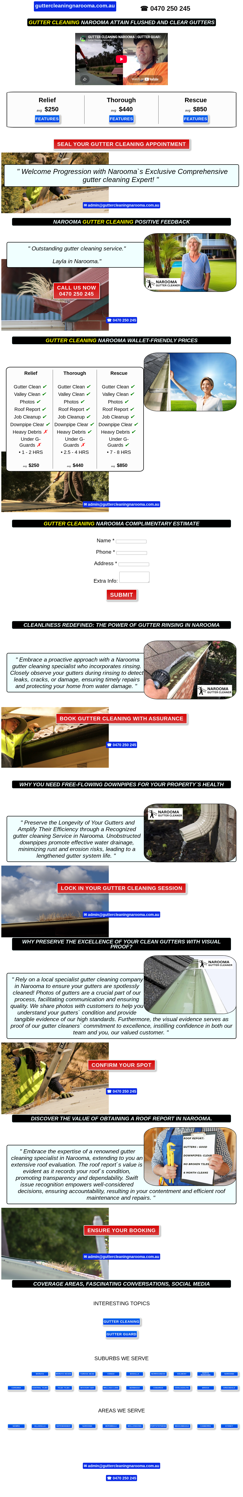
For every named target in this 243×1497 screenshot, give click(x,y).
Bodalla (134, 1374)
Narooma (229, 1374)
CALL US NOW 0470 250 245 (76, 291)
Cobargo (158, 1388)
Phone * (105, 552)
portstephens (158, 1426)
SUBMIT (121, 594)
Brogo (205, 1388)
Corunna (16, 1388)
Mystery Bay (87, 1388)
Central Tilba (40, 1388)
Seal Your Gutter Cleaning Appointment (121, 144)
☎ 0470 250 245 (165, 8)
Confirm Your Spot (122, 1065)
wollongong (135, 1426)
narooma (87, 1426)
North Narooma (206, 1374)
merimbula (111, 1426)
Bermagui (135, 1388)
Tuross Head (87, 1374)
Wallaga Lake (111, 1388)
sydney (229, 1426)
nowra (16, 1426)
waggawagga (182, 1426)
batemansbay (64, 1426)
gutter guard (121, 1334)
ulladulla (40, 1426)
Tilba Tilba (64, 1388)
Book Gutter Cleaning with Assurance (121, 719)
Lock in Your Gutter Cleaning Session (121, 888)
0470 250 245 (124, 320)
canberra (205, 1426)
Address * (105, 563)
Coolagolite (182, 1388)
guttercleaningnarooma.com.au (75, 6)
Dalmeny (182, 1374)
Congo (111, 1374)
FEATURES (47, 118)
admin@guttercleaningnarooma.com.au (123, 205)
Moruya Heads (63, 1374)
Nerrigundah (158, 1374)
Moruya (40, 1374)
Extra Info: (106, 581)
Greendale (229, 1388)
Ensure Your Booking (121, 1230)
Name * (105, 540)
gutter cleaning (54, 22)
